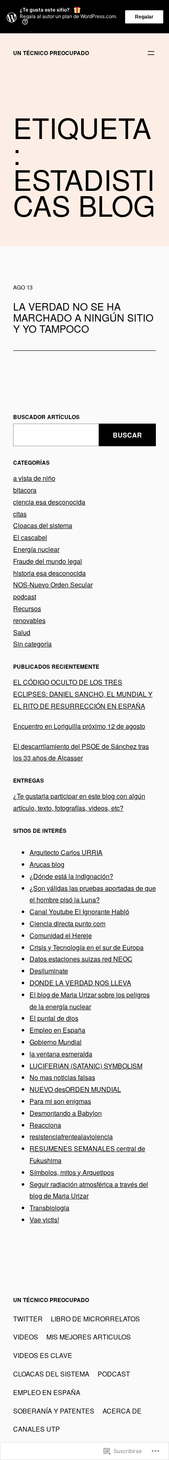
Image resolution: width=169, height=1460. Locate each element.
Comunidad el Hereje (61, 935)
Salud (21, 632)
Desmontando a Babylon (66, 1113)
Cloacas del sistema (42, 525)
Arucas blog (47, 864)
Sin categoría (32, 644)
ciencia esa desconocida (49, 502)
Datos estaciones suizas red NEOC (81, 959)
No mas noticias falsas (62, 1077)
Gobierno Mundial (56, 1042)
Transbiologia (49, 1207)
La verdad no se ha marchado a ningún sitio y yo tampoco (83, 317)
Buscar (127, 435)
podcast (24, 596)
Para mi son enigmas (60, 1101)
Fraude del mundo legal (47, 561)
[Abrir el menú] (151, 53)
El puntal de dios (54, 1018)
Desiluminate (49, 971)
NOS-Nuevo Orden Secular (53, 584)
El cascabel (30, 537)
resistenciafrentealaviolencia (71, 1136)
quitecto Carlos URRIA (69, 852)
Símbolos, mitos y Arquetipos (72, 1172)
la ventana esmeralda (61, 1054)
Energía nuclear (36, 549)
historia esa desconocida (49, 573)
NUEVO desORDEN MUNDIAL (75, 1089)
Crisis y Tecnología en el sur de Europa (87, 947)
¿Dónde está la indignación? (71, 876)
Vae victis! (44, 1219)
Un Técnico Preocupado (51, 53)
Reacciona (45, 1125)
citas (20, 514)
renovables (29, 620)
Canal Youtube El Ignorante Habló (79, 911)
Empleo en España (57, 1030)
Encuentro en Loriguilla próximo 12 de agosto (79, 726)
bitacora (25, 490)
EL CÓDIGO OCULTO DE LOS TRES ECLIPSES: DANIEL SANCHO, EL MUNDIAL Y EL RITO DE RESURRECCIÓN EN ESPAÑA (83, 694)
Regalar (144, 17)
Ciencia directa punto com (67, 923)
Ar (33, 852)
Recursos (27, 608)
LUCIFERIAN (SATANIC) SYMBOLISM (86, 1066)
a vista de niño (34, 478)
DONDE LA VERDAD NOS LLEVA (80, 982)
